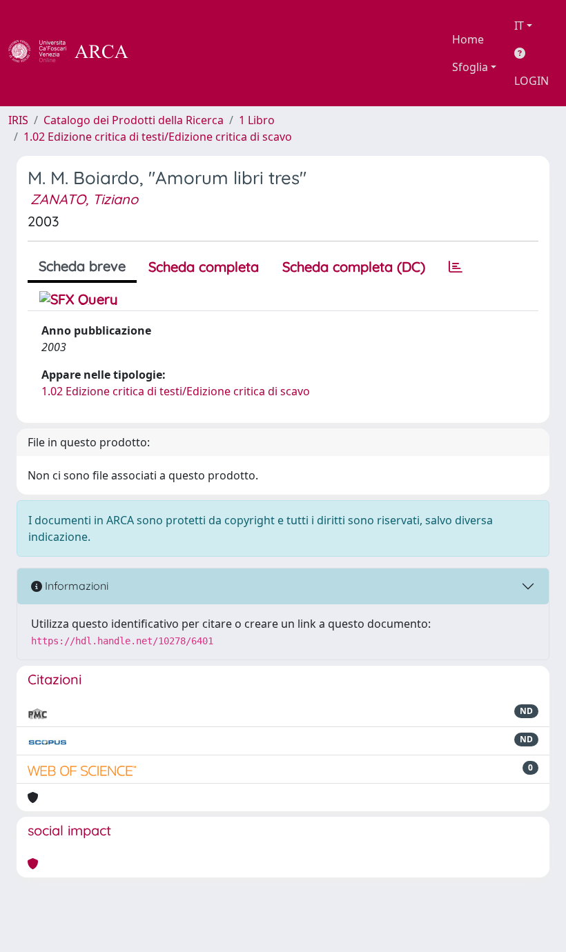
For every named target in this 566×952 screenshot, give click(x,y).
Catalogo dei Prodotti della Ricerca (133, 120)
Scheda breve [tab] (82, 266)
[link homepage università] (166, 53)
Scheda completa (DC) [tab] (353, 266)
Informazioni (75, 586)
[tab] (455, 266)
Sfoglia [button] (470, 67)
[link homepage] (76, 53)
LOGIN (531, 80)
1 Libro (257, 120)
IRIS (18, 120)
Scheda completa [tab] (203, 266)
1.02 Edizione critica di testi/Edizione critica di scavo (157, 136)
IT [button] (519, 25)
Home (468, 39)
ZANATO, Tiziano (84, 199)
